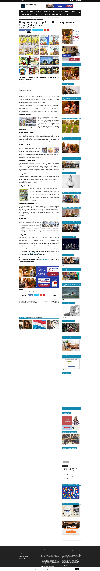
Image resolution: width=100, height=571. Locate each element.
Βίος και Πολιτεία (48, 289)
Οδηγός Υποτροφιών (34, 253)
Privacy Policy (55, 14)
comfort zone (38, 289)
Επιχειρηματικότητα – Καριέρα (50, 11)
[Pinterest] (76, 1)
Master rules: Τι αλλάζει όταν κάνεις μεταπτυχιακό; (52, 302)
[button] (79, 13)
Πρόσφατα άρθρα (31, 19)
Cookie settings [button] (70, 569)
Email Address (66, 454)
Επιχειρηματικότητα (37, 19)
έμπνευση (21, 291)
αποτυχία (28, 291)
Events (40, 14)
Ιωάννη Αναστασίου (26, 82)
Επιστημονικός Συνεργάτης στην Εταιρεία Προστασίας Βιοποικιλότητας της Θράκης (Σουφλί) (71, 470)
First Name (65, 457)
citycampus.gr (45, 259)
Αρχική (22, 11)
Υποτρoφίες (38, 11)
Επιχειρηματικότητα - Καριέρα (23, 19)
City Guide (35, 14)
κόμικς (37, 291)
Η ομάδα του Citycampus (24, 556)
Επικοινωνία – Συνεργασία (24, 554)
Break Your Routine (63, 11)
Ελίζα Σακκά (23, 27)
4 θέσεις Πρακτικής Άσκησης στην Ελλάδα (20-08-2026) (71, 475)
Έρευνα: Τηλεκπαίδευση (65, 14)
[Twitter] (78, 1)
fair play (42, 289)
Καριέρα (42, 19)
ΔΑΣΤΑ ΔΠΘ (65, 465)
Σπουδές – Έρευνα (30, 11)
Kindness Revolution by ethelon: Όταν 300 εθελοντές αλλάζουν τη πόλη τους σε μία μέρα (28, 302)
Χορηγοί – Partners (22, 558)
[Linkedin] (74, 1)
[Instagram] (72, 1)
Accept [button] (77, 569)
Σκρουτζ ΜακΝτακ (55, 289)
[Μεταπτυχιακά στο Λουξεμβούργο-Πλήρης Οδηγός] (39, 324)
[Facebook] (70, 1)
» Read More (64, 80)
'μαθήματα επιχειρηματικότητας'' (29, 289)
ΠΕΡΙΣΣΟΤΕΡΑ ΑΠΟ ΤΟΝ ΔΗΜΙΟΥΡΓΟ (35, 317)
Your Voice (73, 11)
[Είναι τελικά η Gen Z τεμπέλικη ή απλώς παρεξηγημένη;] (53, 324)
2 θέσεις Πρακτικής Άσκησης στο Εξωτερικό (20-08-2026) (71, 479)
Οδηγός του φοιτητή (26, 14)
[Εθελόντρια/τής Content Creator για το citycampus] (25, 324)
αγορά (25, 291)
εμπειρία (33, 291)
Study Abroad (47, 14)
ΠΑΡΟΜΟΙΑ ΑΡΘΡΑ (23, 317)
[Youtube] (80, 1)
